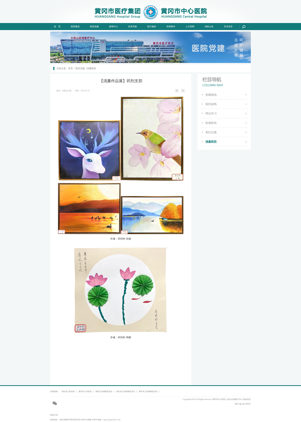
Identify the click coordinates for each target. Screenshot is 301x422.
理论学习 (211, 113)
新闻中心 (113, 26)
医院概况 (75, 26)
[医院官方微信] (55, 403)
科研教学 (170, 26)
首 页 (57, 26)
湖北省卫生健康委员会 (125, 391)
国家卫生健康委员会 (103, 391)
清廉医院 (211, 141)
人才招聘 (190, 26)
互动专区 (228, 26)
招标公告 (209, 26)
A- (183, 91)
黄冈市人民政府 (85, 391)
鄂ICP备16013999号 (243, 404)
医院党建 (94, 26)
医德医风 (211, 122)
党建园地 (211, 94)
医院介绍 (54, 415)
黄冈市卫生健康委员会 (148, 391)
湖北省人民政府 (68, 391)
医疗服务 (151, 26)
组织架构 (211, 104)
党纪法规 (211, 132)
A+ (177, 91)
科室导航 (132, 26)
